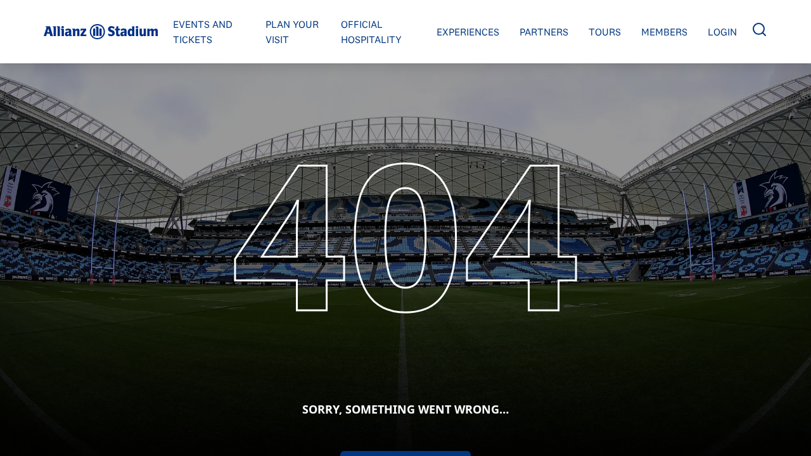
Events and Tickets (203, 32)
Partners (544, 31)
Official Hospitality (371, 32)
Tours (605, 31)
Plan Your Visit (292, 32)
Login (722, 31)
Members (664, 31)
